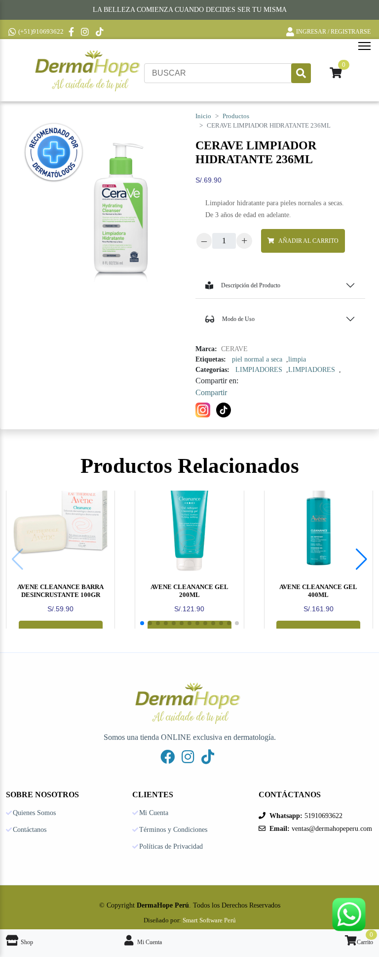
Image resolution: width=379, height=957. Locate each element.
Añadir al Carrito (308, 240)
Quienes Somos (34, 813)
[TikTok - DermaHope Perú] (100, 32)
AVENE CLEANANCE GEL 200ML (189, 590)
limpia (297, 359)
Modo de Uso (238, 319)
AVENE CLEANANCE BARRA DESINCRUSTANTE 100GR (60, 590)
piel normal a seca (257, 359)
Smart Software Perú (209, 920)
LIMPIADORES (258, 369)
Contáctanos (29, 829)
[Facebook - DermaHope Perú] (72, 32)
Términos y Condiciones (173, 829)
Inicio (203, 116)
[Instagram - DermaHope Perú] (85, 32)
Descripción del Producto (250, 285)
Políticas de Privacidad (171, 846)
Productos (236, 116)
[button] (361, 559)
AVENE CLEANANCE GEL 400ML (318, 590)
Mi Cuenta (153, 813)
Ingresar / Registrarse (333, 31)
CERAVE (234, 349)
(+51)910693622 (41, 31)
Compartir (211, 392)
